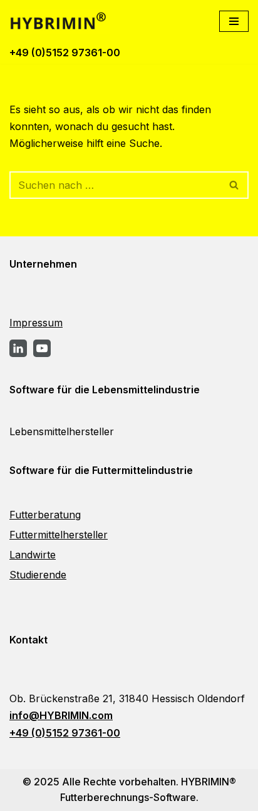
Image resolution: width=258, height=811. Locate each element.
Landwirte (32, 554)
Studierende (37, 574)
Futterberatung (45, 514)
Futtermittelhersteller (58, 534)
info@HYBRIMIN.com (61, 715)
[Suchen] (234, 185)
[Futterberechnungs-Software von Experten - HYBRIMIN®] (62, 21)
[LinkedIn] (18, 348)
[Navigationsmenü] (234, 21)
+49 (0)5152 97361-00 (64, 52)
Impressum (36, 322)
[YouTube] (42, 348)
